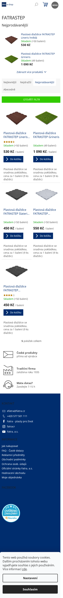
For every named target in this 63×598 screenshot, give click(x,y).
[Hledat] (36, 5)
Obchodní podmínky (14, 459)
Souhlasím (30, 589)
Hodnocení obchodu (13, 473)
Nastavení (30, 578)
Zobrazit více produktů (30, 72)
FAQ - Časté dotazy (13, 450)
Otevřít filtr (31, 99)
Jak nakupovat (10, 446)
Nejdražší (25, 82)
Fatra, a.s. (12, 431)
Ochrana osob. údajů (14, 464)
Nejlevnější (10, 82)
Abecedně (9, 89)
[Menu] (55, 5)
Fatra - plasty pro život (20, 421)
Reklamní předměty (13, 455)
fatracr (11, 426)
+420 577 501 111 (17, 416)
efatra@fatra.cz (16, 411)
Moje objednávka (12, 477)
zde (24, 569)
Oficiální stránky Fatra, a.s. (17, 468)
